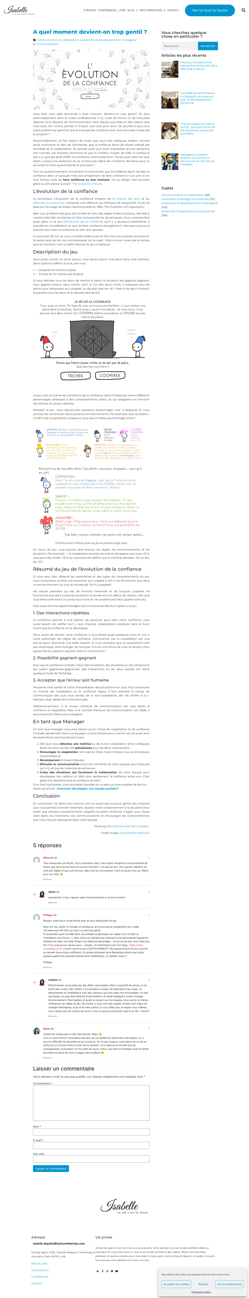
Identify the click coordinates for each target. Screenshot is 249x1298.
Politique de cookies (201, 1292)
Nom (37, 1126)
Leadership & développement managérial (108, 40)
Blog (131, 10)
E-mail (38, 1140)
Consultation (40, 1270)
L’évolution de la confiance (83, 221)
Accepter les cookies (176, 1284)
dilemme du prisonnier (49, 202)
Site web (38, 1153)
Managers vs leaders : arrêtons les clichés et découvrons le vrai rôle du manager (197, 159)
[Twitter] (112, 1271)
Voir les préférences (229, 1284)
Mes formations (151, 10)
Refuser (203, 1284)
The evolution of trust (87, 183)
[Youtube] (116, 1271)
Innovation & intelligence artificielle (185, 199)
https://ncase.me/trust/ (134, 833)
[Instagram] (107, 1271)
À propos (89, 10)
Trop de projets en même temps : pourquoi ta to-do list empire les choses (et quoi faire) (197, 128)
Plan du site (39, 1263)
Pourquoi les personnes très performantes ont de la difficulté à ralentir (198, 65)
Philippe (48, 915)
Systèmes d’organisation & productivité (188, 211)
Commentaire (43, 1083)
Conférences (107, 10)
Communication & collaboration (57, 40)
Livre (122, 10)
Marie (46, 1028)
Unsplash (143, 826)
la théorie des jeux (126, 198)
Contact (173, 10)
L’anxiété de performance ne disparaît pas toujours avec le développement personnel (197, 98)
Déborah (48, 857)
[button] (243, 10)
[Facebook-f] (102, 1271)
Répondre (47, 879)
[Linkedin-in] (97, 1271)
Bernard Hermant (119, 826)
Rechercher (208, 46)
